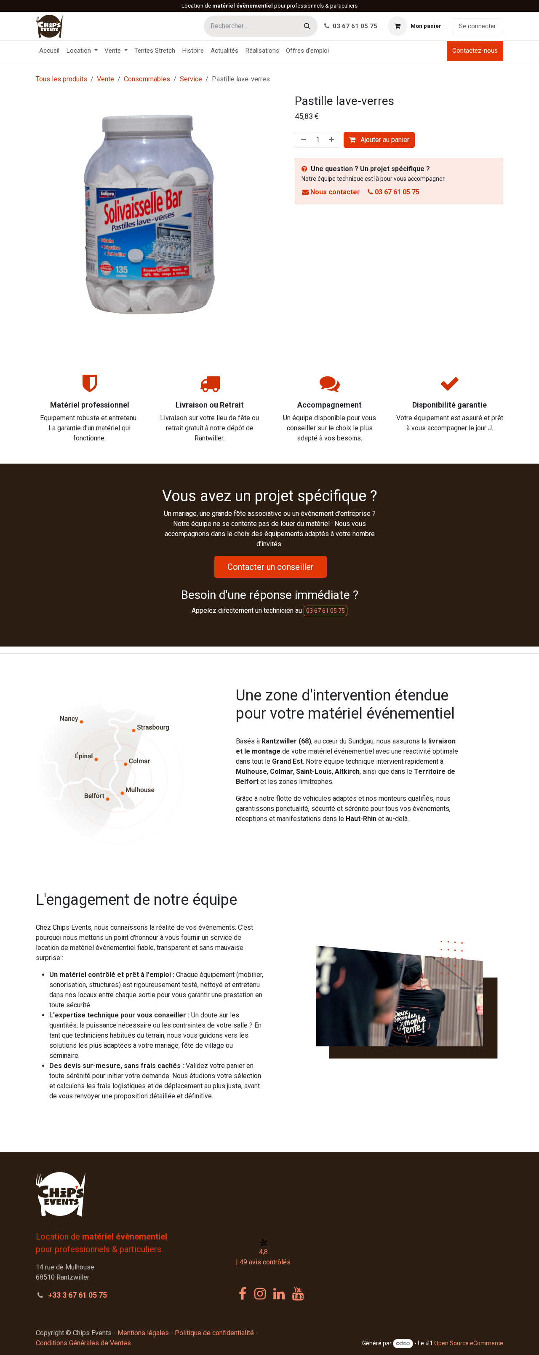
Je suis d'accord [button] (475, 1334)
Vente (105, 79)
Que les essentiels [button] (418, 1334)
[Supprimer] (302, 140)
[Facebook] (242, 1293)
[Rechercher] (307, 26)
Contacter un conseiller (270, 567)
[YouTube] (298, 1293)
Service (191, 79)
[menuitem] (49, 51)
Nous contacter (335, 192)
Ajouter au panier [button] (384, 140)
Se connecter (477, 26)
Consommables (147, 79)
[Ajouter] (332, 140)
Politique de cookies (62, 1342)
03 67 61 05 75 (354, 26)
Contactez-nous (475, 50)
